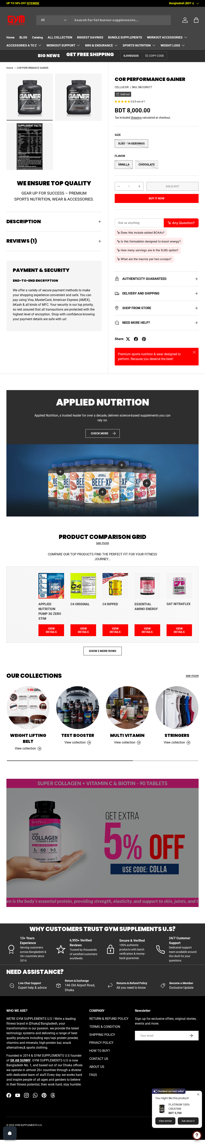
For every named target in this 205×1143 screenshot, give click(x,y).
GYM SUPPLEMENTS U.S (28, 1125)
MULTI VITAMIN (127, 735)
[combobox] (103, 20)
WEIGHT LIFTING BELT (28, 738)
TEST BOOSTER (77, 735)
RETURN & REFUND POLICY (109, 1019)
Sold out (172, 186)
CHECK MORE (99, 433)
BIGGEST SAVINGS (90, 37)
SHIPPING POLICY (102, 1035)
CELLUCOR (122, 87)
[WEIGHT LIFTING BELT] (28, 707)
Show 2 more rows (102, 651)
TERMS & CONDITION (104, 1027)
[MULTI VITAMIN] (127, 707)
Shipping (136, 117)
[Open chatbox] (197, 1135)
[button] (196, 20)
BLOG (23, 37)
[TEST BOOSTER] (77, 707)
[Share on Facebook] (136, 339)
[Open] (10, 1133)
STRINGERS (177, 735)
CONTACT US (98, 1059)
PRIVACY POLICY (101, 1043)
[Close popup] (198, 1094)
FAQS (93, 1075)
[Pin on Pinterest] (144, 339)
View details (51, 630)
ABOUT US (96, 1067)
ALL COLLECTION (60, 37)
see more (102, 543)
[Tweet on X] (128, 339)
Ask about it (188, 1121)
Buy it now (156, 198)
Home (10, 37)
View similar (165, 1121)
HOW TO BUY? (99, 1051)
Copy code (156, 55)
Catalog (37, 37)
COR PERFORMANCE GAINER (32, 68)
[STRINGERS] (177, 707)
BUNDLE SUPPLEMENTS (125, 37)
